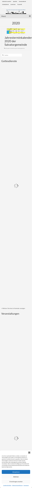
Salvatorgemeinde (21, 48)
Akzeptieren (16, 472)
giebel (8, 48)
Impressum (26, 485)
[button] (29, 452)
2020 (6, 48)
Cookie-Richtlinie (7, 485)
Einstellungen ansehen (16, 481)
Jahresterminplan (13, 48)
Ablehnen (16, 477)
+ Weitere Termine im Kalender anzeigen (13, 308)
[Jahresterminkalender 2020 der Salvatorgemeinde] (16, 31)
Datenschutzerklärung (17, 485)
